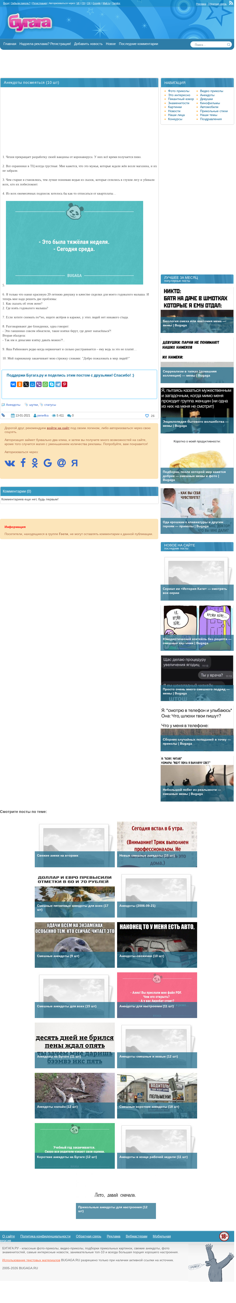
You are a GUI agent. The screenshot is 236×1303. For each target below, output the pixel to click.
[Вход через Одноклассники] (37, 465)
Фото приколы (178, 91)
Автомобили (209, 107)
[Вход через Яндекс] (77, 465)
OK (89, 3)
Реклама (201, 4)
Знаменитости (178, 103)
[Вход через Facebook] (25, 465)
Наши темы (208, 115)
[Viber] (39, 384)
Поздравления (211, 119)
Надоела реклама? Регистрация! (45, 44)
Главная (9, 44)
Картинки (175, 107)
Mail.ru (106, 3)
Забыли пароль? (20, 3)
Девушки (206, 99)
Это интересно (179, 95)
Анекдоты (13, 404)
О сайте (8, 1236)
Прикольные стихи (214, 111)
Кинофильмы (210, 103)
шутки (33, 404)
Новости (174, 111)
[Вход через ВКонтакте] (12, 465)
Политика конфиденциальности (45, 1236)
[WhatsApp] (45, 384)
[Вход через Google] (50, 465)
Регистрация (39, 3)
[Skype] (51, 384)
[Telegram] (58, 384)
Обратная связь (217, 4)
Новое (111, 44)
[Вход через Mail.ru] (63, 465)
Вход (6, 3)
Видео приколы (211, 91)
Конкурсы (175, 119)
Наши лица (176, 115)
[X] (26, 384)
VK (78, 3)
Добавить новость (88, 44)
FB (83, 3)
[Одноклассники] (19, 384)
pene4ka (42, 415)
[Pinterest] (64, 384)
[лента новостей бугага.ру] (231, 4)
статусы (50, 404)
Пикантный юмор (181, 99)
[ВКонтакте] (13, 384)
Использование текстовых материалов (31, 1260)
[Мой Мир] (32, 384)
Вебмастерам (136, 1236)
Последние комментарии (138, 44)
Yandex (116, 3)
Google (97, 3)
